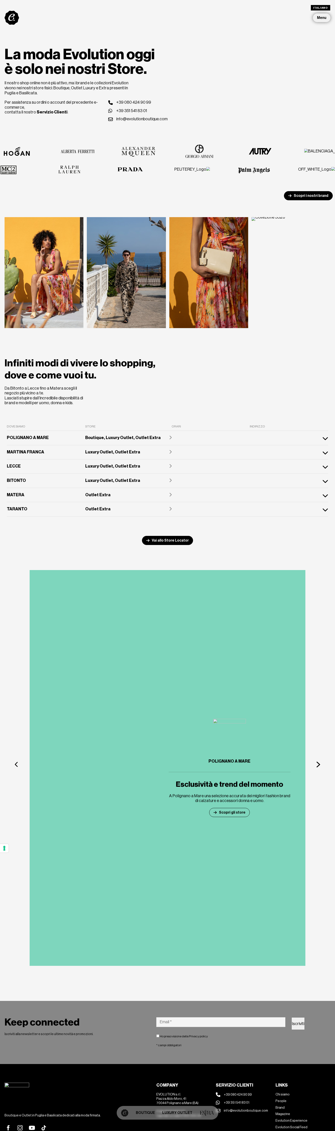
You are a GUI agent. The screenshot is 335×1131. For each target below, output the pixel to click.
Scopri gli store (232, 812)
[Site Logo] (12, 17)
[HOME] (125, 1113)
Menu (321, 17)
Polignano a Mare (229, 761)
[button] (16, 764)
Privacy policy (198, 1036)
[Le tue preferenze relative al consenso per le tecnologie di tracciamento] (4, 848)
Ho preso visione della (183, 1036)
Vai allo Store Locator (170, 540)
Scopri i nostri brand (311, 195)
